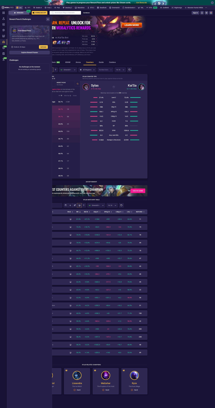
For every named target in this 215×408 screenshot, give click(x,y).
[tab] (54, 62)
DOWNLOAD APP (40, 13)
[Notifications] (202, 13)
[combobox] (65, 13)
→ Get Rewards (140, 3)
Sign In (195, 13)
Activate (43, 47)
